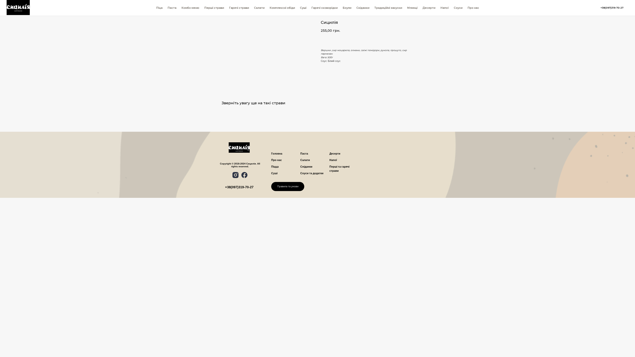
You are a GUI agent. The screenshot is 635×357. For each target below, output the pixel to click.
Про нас (473, 7)
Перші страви (214, 7)
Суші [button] (303, 7)
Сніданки (362, 7)
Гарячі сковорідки (324, 7)
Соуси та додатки (311, 173)
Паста (172, 7)
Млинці (412, 7)
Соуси (458, 7)
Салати (259, 7)
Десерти (429, 7)
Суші (274, 173)
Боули (347, 7)
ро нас (276, 160)
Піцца (275, 166)
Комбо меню (190, 7)
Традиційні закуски (388, 7)
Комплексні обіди (282, 7)
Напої (444, 7)
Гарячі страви (239, 7)
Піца (159, 7)
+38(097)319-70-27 (239, 187)
